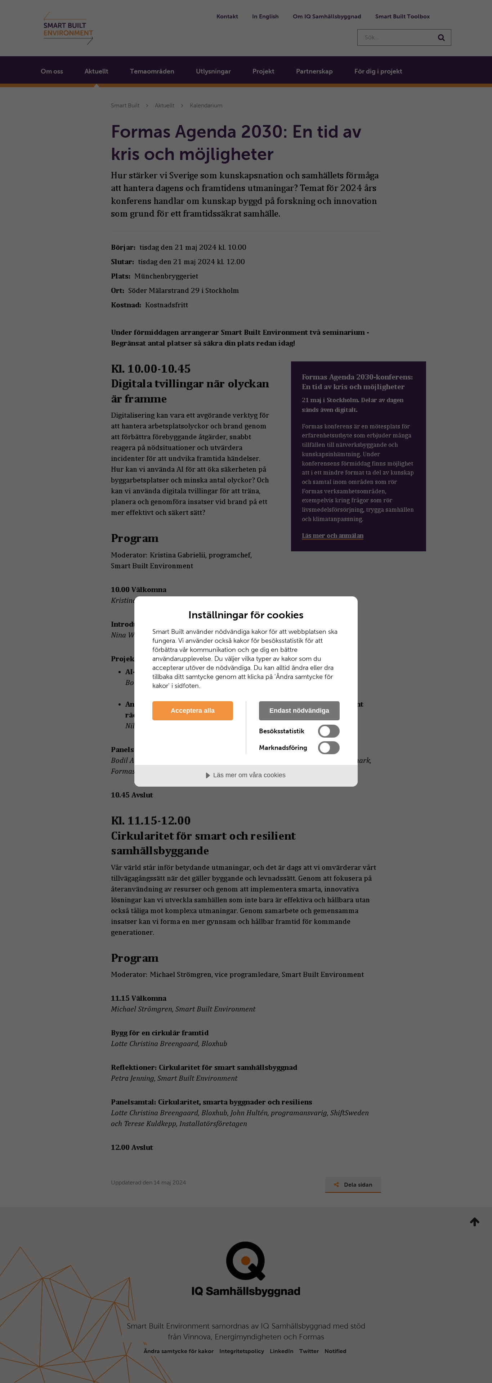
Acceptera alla (193, 710)
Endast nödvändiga (299, 710)
